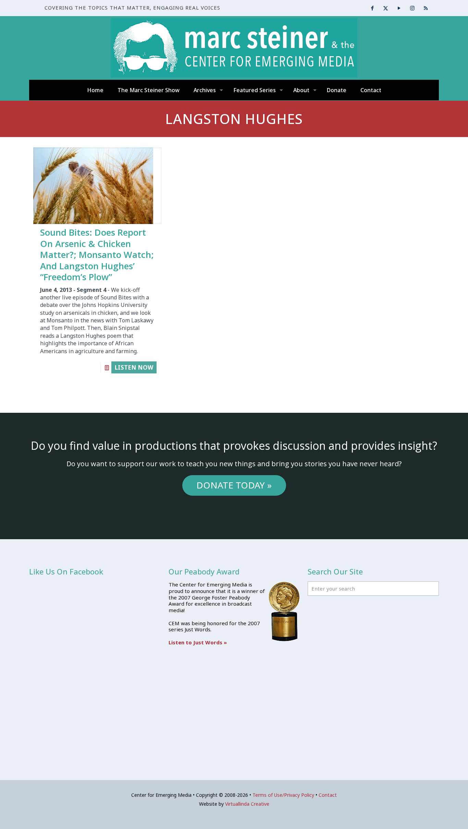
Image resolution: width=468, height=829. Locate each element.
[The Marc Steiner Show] (234, 47)
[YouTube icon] (399, 7)
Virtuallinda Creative (247, 804)
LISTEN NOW (134, 367)
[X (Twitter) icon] (386, 7)
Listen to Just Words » (198, 642)
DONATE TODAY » (234, 485)
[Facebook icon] (372, 7)
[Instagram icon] (412, 7)
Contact (328, 795)
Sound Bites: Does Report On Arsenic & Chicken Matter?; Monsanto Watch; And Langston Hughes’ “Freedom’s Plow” (97, 254)
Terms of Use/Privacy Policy (283, 795)
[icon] (426, 7)
